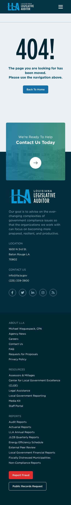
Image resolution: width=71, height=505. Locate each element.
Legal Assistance (19, 390)
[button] (60, 6)
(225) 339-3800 (19, 280)
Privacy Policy (17, 359)
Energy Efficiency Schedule (26, 442)
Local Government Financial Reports (32, 452)
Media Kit (15, 400)
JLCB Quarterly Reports (24, 437)
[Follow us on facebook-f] (12, 292)
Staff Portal (16, 405)
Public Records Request (28, 486)
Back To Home (36, 89)
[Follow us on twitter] (22, 292)
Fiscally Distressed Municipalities (29, 457)
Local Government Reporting (27, 395)
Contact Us (16, 343)
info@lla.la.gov (18, 275)
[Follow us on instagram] (43, 292)
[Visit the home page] (35, 196)
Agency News (17, 333)
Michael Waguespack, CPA (25, 328)
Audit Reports (18, 421)
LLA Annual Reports (22, 432)
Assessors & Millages (22, 375)
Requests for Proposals (23, 354)
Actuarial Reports (20, 427)
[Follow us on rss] (53, 292)
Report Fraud (20, 475)
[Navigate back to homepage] (20, 7)
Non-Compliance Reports (25, 462)
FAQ (11, 349)
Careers (13, 338)
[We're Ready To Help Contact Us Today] (35, 166)
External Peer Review (22, 447)
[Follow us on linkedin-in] (32, 292)
